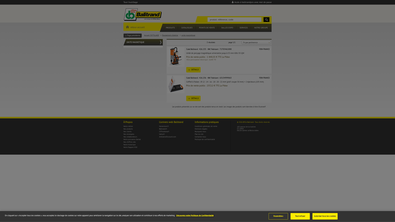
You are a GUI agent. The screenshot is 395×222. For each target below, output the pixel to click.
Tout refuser (300, 216)
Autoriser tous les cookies (325, 216)
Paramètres (278, 216)
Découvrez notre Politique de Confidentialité (195, 215)
